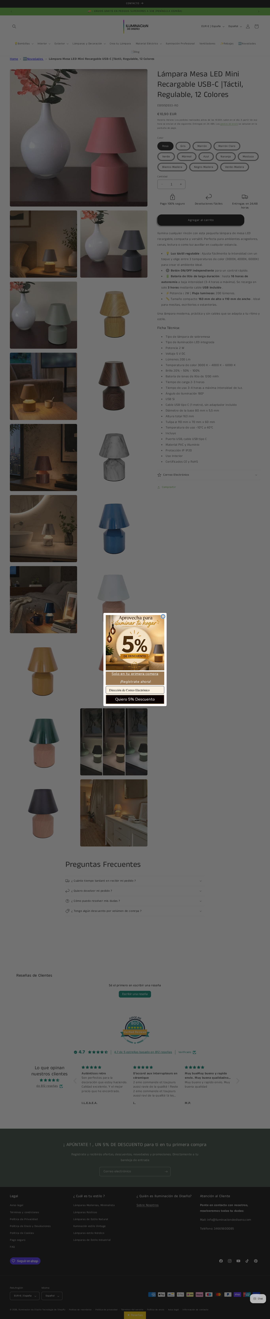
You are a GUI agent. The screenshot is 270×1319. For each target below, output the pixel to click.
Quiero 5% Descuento (135, 699)
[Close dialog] (163, 616)
